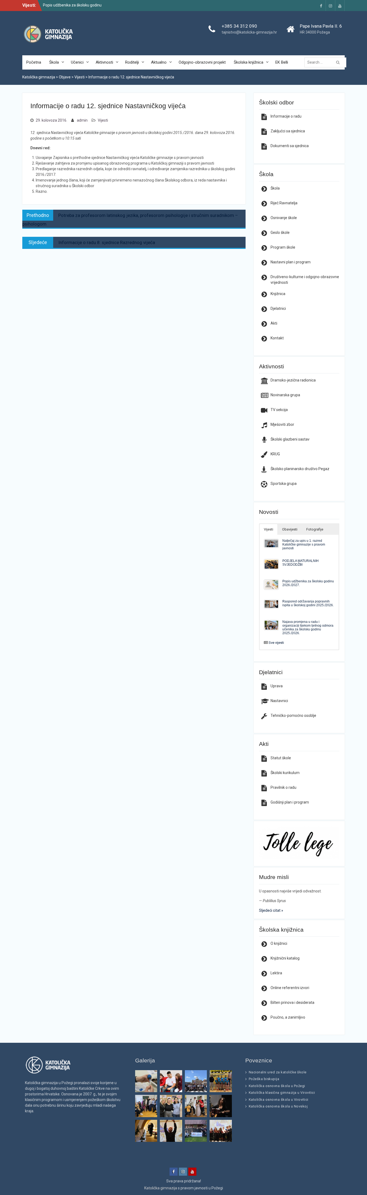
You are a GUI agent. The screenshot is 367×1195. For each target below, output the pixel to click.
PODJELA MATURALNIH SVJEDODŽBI (300, 562)
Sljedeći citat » (271, 910)
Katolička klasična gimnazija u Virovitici (282, 1093)
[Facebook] (321, 5)
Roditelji (132, 62)
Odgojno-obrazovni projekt (202, 62)
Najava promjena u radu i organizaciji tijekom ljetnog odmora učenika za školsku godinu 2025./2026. (307, 627)
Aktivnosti (104, 62)
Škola (54, 62)
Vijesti (103, 120)
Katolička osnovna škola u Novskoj (278, 1106)
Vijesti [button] (268, 529)
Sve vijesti (276, 643)
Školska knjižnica (248, 62)
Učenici (77, 62)
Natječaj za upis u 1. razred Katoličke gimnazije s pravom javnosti (303, 544)
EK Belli (281, 62)
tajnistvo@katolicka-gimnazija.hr (249, 32)
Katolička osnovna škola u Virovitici (278, 1100)
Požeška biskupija (264, 1079)
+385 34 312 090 (239, 26)
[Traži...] (326, 62)
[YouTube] (340, 5)
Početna (33, 62)
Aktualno (159, 62)
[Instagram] (330, 5)
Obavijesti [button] (289, 529)
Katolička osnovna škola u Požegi (277, 1086)
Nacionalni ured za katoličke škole (278, 1072)
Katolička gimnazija (160, 1188)
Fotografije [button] (314, 529)
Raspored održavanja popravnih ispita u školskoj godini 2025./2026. (308, 603)
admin (82, 120)
